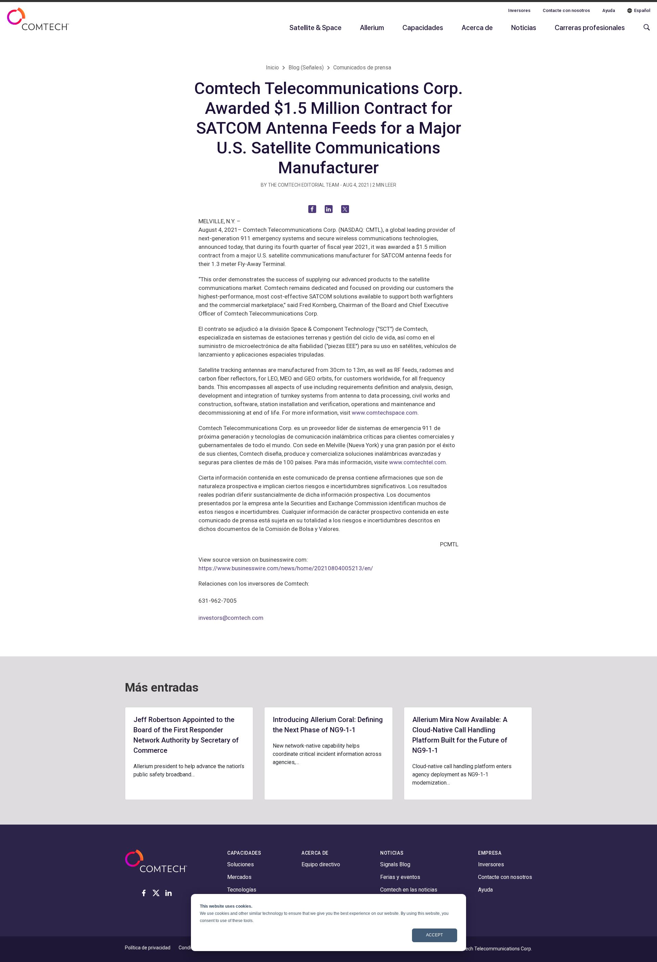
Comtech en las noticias (408, 889)
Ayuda (608, 10)
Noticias (523, 27)
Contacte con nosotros (566, 10)
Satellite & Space (315, 27)
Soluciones (240, 864)
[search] (645, 30)
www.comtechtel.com (417, 462)
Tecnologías (241, 889)
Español (642, 10)
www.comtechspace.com (384, 412)
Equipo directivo (320, 864)
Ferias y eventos (400, 877)
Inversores (519, 10)
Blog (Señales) (306, 67)
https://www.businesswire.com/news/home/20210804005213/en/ (285, 568)
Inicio (272, 67)
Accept (434, 935)
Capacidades (422, 27)
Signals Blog (395, 864)
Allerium (372, 27)
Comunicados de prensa (362, 67)
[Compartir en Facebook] (312, 209)
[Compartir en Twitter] (345, 209)
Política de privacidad (147, 947)
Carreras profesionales (590, 27)
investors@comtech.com (230, 617)
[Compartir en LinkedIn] (329, 209)
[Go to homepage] (38, 23)
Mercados (239, 877)
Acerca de (477, 27)
